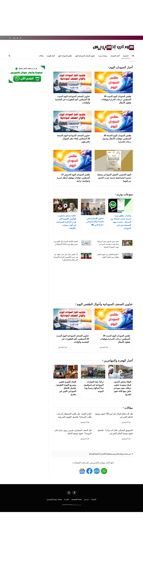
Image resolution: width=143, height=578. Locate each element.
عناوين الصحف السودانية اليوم (85, 56)
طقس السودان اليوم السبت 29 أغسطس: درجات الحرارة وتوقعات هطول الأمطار (116, 99)
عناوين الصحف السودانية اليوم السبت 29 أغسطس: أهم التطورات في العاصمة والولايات (72, 99)
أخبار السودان (115, 56)
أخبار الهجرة (51, 56)
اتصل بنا (66, 499)
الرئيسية (125, 56)
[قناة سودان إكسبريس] (104, 471)
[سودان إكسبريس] (113, 47)
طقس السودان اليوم (65, 56)
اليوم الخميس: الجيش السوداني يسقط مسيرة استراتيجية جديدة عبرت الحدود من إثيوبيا (114, 177)
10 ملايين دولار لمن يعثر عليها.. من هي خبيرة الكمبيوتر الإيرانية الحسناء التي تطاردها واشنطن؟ (66, 257)
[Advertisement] (71, 18)
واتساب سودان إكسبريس (54, 499)
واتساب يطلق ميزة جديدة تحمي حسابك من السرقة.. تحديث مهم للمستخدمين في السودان (120, 222)
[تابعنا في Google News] (82, 471)
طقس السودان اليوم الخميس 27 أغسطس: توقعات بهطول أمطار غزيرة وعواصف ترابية (73, 177)
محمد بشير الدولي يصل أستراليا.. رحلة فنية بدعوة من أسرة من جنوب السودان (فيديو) (108, 244)
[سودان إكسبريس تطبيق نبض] (97, 471)
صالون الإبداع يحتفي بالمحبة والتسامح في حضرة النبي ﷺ (95, 221)
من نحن (86, 499)
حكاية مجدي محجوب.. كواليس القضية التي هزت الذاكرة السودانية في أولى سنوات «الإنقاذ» (66, 222)
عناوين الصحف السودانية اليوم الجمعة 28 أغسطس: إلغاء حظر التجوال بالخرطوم (73, 138)
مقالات (41, 56)
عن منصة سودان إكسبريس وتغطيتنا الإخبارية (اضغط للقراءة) (110, 454)
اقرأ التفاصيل (103, 347)
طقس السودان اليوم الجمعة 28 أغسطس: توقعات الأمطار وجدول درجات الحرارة (116, 138)
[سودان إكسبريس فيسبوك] (89, 471)
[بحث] (10, 55)
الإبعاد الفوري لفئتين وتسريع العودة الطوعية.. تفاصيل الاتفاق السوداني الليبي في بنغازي (65, 388)
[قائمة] (133, 55)
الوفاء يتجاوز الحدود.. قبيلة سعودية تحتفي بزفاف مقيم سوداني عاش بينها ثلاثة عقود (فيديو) (122, 388)
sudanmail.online (67, 505)
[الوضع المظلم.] (10, 38)
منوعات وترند (102, 56)
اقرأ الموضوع (126, 422)
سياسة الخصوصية (77, 499)
